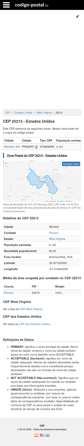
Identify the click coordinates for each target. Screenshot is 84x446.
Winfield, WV (12, 147)
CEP (42, 425)
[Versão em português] (47, 436)
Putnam (54, 233)
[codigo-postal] (32, 5)
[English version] (42, 436)
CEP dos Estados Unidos (34, 324)
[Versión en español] (36, 436)
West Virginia (57, 239)
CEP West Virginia (31, 309)
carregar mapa (71, 163)
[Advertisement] (42, 65)
